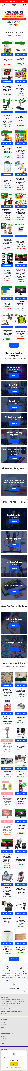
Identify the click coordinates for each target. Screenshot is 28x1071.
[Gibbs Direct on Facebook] (1, 1013)
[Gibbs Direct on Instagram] (3, 1013)
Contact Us (4, 1038)
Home (3, 1022)
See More (14, 345)
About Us (3, 1041)
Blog (2, 1027)
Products (3, 1025)
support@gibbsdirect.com (10, 1008)
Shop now (14, 375)
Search (3, 1036)
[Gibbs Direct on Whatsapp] (5, 1013)
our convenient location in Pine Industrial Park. (7, 978)
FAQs (2, 1043)
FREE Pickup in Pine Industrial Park (14, 1)
